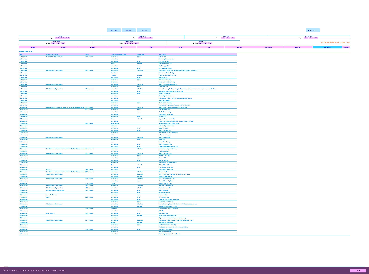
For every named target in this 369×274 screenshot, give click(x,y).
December (346, 47)
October (298, 47)
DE (314, 30)
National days (308, 36)
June (180, 47)
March (92, 47)
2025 (57, 38)
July (209, 47)
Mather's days (129, 41)
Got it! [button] (358, 270)
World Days (114, 30)
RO (311, 30)
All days (60, 36)
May (151, 47)
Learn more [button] (62, 270)
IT (316, 30)
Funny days (226, 36)
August (239, 47)
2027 (67, 38)
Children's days (56, 41)
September (268, 47)
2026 (62, 38)
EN (308, 30)
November (327, 47)
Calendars (144, 30)
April (121, 47)
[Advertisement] (184, 13)
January (33, 47)
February (63, 47)
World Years (129, 30)
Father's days (202, 41)
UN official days (143, 36)
